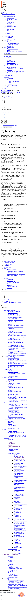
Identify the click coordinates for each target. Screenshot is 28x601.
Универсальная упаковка (20, 504)
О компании (11, 440)
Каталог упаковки (8, 452)
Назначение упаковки (14, 453)
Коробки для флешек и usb (15, 345)
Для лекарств (17, 512)
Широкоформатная (13, 567)
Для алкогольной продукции (18, 464)
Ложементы (7, 403)
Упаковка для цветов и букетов (16, 346)
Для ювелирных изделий (20, 466)
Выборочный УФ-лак (13, 428)
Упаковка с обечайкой (14, 315)
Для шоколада (17, 502)
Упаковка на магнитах (14, 393)
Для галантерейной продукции (19, 471)
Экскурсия (11, 442)
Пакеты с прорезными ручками (16, 373)
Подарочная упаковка (9, 310)
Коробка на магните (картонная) (19, 534)
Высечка (10, 571)
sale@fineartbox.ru (5, 92)
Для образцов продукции (20, 492)
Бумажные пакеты (8, 369)
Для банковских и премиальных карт (19, 455)
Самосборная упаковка (14, 396)
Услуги (5, 429)
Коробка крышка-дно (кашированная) (19, 528)
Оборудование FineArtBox (11, 554)
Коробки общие (8, 381)
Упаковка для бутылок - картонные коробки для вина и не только (17, 364)
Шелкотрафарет (12, 425)
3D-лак (10, 424)
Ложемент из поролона (14, 411)
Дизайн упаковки (12, 431)
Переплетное (11, 558)
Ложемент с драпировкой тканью (17, 418)
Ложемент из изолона (14, 412)
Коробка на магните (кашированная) (19, 537)
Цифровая (10, 563)
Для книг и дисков (19, 495)
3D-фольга (11, 422)
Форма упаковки (12, 549)
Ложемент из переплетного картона (17, 404)
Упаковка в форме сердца (15, 317)
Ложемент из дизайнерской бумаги (17, 407)
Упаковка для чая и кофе (14, 339)
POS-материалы (8, 377)
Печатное (10, 556)
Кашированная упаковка (14, 311)
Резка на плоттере (13, 575)
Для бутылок (17, 515)
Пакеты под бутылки (13, 376)
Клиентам (6, 438)
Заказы (4, 14)
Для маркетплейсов (19, 457)
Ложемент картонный (14, 405)
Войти (2, 12)
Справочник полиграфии (15, 447)
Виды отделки (7, 419)
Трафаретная (11, 566)
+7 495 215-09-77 (5, 91)
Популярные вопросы (14, 446)
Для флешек (17, 497)
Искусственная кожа (13, 588)
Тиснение (10, 421)
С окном (16, 539)
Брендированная (18, 547)
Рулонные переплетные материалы (17, 587)
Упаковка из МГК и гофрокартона (17, 397)
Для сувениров (18, 485)
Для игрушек (17, 516)
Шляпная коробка (13, 318)
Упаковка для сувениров (14, 341)
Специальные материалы (14, 582)
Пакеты (10, 370)
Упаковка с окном (13, 314)
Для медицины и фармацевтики (18, 473)
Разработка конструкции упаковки (17, 435)
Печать (10, 561)
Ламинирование (12, 426)
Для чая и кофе (18, 481)
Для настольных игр (19, 459)
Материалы (7, 578)
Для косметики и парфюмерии (18, 468)
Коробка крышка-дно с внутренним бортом (20, 531)
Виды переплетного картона (15, 584)
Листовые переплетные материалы (17, 585)
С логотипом (17, 544)
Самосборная (17, 543)
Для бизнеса (17, 498)
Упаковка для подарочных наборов (17, 400)
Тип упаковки (12, 518)
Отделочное (11, 557)
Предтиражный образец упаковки (17, 436)
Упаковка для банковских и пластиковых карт (15, 320)
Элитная (16, 546)
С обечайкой (17, 540)
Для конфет (17, 514)
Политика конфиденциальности (12, 97)
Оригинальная (17, 553)
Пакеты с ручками (13, 372)
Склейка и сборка (13, 577)
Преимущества (12, 443)
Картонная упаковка (9, 356)
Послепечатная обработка (15, 568)
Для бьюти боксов (13, 401)
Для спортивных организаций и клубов (20, 506)
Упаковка (10, 390)
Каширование (11, 574)
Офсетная (10, 564)
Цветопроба (11, 450)
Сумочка (16, 542)
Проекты (8, 14)
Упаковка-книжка (13, 313)
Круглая (10, 386)
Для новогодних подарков (18, 500)
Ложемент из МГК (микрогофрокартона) (14, 409)
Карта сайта (7, 96)
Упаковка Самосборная (14, 359)
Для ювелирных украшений (18, 509)
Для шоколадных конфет (20, 478)
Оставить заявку (5, 112)
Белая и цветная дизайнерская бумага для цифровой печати (16, 580)
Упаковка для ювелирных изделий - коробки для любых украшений (17, 354)
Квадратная (17, 550)
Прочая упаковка (12, 398)
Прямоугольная (18, 551)
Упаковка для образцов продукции (17, 335)
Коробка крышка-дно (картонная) (19, 525)
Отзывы (10, 445)
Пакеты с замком (12, 374)
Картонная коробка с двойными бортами (19, 523)
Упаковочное (11, 560)
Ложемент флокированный (15, 417)
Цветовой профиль (13, 449)
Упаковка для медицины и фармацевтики (15, 367)
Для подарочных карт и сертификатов (20, 461)
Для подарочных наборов (20, 480)
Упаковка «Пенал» (13, 394)
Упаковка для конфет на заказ (16, 325)
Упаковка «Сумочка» (13, 358)
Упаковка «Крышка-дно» (14, 391)
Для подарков (17, 511)
